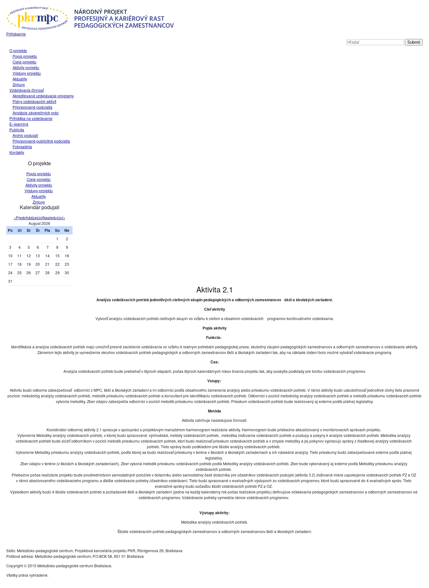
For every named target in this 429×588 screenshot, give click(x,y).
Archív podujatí (25, 135)
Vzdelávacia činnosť (26, 90)
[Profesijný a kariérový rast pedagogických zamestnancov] (90, 28)
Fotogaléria (22, 146)
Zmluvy (19, 84)
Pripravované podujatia (32, 107)
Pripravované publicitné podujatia (41, 141)
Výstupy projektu (27, 73)
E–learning (18, 124)
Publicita (16, 129)
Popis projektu (25, 56)
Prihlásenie (16, 33)
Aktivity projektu (26, 67)
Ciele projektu (24, 61)
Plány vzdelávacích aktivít (34, 101)
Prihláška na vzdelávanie (30, 118)
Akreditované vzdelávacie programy (43, 95)
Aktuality (20, 78)
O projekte (18, 50)
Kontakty (16, 152)
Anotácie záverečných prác (36, 112)
